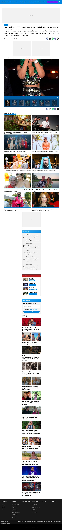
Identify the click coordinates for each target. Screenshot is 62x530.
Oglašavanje (39, 521)
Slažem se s (31, 309)
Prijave (45, 2)
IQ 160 (13, 507)
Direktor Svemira (15, 515)
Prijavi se (31, 311)
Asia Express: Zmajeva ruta (15, 510)
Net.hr (14, 113)
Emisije (16, 2)
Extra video (32, 2)
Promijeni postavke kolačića (55, 521)
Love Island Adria (15, 504)
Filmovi (3, 506)
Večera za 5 (34, 512)
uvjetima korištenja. (33, 309)
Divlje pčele (14, 514)
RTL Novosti (26, 300)
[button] (8, 103)
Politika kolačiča (45, 521)
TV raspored (23, 2)
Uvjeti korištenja (25, 521)
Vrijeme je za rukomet (34, 505)
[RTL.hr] (4, 2)
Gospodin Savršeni (16, 512)
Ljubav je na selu (35, 510)
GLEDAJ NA (50, 2)
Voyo (3, 509)
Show (25, 276)
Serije (3, 504)
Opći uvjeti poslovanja (5, 523)
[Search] (59, 2)
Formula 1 (14, 517)
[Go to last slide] (6, 77)
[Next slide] (57, 77)
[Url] (58, 39)
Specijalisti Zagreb (16, 506)
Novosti (10, 2)
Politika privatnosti (33, 521)
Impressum (20, 521)
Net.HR (39, 2)
